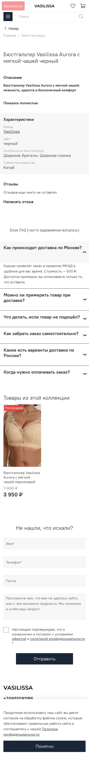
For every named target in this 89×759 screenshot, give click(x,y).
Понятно (45, 746)
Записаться (13, 6)
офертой (19, 638)
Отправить (44, 659)
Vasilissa (11, 131)
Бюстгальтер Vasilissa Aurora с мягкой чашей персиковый (21, 477)
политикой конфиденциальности (57, 638)
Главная (9, 35)
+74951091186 (18, 699)
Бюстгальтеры (33, 35)
